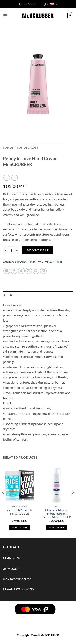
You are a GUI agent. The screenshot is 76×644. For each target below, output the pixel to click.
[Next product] (6, 178)
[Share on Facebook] (14, 271)
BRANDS (13, 618)
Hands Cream (27, 147)
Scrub (44, 618)
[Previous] (3, 500)
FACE (54, 618)
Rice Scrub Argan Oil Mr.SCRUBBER (19, 511)
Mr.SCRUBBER (53, 261)
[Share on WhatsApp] (6, 271)
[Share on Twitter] (21, 271)
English (44, 4)
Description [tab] (12, 294)
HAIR (24, 618)
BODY (33, 618)
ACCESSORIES (31, 624)
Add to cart (38, 250)
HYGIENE (38, 621)
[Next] (72, 500)
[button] (5, 15)
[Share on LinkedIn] (43, 271)
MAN (27, 621)
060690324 (11, 568)
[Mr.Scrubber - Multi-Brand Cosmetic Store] (38, 15)
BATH (63, 618)
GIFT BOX (48, 624)
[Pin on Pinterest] (36, 271)
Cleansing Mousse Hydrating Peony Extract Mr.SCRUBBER (56, 513)
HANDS (8, 147)
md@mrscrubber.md (17, 579)
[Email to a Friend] (28, 271)
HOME (59, 621)
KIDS (50, 621)
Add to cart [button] (19, 527)
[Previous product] (14, 178)
